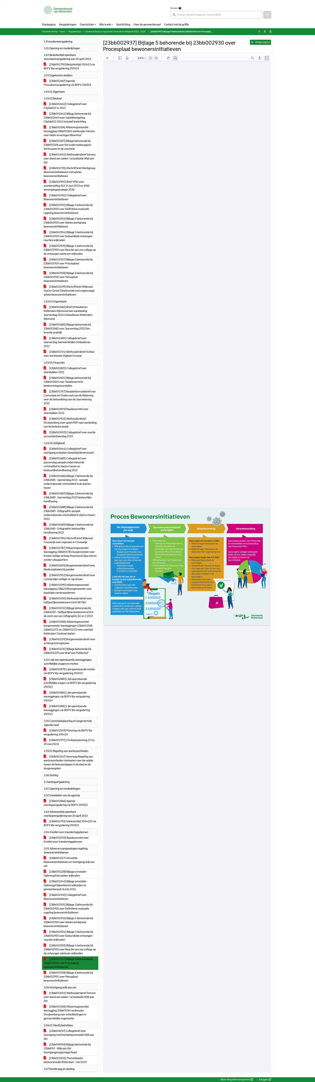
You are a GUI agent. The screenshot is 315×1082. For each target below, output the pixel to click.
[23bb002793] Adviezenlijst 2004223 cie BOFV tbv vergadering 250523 (70, 823)
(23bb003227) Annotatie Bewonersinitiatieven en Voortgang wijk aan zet (69, 862)
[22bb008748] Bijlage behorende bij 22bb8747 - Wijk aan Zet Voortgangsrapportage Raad (67, 1048)
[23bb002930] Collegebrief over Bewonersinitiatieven (65, 197)
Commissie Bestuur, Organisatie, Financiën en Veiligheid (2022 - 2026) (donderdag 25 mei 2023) (126, 32)
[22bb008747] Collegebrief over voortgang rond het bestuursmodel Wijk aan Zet (69, 1035)
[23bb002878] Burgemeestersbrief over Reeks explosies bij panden (69, 567)
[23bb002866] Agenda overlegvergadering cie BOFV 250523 (66, 803)
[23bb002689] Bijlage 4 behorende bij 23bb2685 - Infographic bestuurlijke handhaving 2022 (68, 528)
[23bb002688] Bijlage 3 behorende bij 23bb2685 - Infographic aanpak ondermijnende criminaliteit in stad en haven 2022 (69, 513)
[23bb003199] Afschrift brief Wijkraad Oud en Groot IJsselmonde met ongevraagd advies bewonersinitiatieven (69, 290)
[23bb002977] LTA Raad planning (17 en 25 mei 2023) (69, 742)
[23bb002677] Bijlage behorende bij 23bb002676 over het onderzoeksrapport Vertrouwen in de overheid (67, 145)
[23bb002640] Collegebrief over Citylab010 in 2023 (65, 106)
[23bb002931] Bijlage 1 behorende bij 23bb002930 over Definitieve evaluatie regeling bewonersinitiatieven (68, 209)
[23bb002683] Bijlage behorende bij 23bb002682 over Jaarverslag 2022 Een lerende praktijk (67, 328)
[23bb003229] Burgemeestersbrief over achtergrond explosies (69, 641)
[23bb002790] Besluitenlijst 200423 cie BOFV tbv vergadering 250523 (69, 66)
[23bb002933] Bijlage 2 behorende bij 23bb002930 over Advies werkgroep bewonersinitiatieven (68, 222)
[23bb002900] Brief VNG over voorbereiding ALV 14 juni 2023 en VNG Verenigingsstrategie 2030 (67, 185)
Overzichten (87, 24)
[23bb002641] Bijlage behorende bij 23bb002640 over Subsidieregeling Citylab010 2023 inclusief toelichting (67, 117)
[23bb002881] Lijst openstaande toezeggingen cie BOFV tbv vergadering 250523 (67, 696)
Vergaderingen (67, 24)
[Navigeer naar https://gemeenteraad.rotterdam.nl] (58, 12)
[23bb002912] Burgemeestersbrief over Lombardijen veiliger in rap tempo (69, 577)
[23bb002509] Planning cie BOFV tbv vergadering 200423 (68, 732)
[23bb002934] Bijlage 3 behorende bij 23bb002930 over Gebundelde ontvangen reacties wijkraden (68, 236)
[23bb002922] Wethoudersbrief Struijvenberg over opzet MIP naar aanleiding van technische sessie (70, 422)
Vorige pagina (262, 42)
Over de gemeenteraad (147, 24)
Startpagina (49, 24)
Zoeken (174, 8)
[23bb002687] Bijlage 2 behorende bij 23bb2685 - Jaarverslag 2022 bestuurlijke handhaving (68, 497)
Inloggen (263, 1079)
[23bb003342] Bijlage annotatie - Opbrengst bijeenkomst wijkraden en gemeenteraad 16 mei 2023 (65, 885)
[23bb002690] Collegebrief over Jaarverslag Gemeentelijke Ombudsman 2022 (67, 342)
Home (62, 32)
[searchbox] (216, 15)
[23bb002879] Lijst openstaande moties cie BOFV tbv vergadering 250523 (69, 671)
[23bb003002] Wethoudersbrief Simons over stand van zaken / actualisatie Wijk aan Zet (69, 158)
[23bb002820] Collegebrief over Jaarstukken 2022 (65, 370)
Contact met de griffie (176, 24)
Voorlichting (123, 24)
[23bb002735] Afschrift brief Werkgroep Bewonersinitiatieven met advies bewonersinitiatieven (69, 172)
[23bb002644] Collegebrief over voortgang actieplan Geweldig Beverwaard (69, 450)
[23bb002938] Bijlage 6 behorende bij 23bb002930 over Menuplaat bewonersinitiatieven (68, 277)
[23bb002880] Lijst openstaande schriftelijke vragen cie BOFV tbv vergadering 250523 (70, 683)
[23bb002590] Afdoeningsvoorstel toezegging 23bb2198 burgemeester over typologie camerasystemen (68, 588)
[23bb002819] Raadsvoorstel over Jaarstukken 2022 (66, 411)
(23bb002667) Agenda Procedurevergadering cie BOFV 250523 (67, 83)
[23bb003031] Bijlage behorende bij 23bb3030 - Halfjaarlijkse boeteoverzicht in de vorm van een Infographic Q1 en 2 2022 (69, 612)
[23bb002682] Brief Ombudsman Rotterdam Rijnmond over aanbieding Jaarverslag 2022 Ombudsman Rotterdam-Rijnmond (68, 313)
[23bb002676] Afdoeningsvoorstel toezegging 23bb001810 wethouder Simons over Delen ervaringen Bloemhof (69, 131)
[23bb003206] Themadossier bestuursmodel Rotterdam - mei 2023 (65, 1060)
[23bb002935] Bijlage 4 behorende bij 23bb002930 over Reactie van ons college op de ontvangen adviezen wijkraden (70, 250)
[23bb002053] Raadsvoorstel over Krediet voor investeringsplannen (66, 839)
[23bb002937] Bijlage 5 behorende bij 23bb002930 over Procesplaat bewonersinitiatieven (68, 263)
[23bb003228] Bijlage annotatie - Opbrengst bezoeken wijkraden (65, 873)
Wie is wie (105, 24)
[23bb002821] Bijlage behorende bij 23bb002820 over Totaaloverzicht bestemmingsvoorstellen (67, 382)
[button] (267, 15)
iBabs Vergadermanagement (235, 1079)
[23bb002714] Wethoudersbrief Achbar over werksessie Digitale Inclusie (69, 353)
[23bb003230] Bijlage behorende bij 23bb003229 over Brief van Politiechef (67, 651)
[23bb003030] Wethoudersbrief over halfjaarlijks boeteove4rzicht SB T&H (68, 600)
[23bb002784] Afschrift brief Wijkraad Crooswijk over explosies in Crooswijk (68, 540)
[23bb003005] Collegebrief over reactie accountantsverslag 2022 (69, 434)
